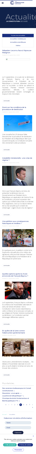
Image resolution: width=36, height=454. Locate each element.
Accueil (4, 414)
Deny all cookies (26, 445)
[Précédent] (9, 404)
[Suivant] (32, 404)
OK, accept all (10, 445)
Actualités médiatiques (18, 39)
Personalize (18, 449)
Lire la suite (7, 100)
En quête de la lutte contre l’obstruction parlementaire (13, 332)
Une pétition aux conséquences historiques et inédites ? (15, 222)
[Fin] (32, 407)
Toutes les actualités (18, 35)
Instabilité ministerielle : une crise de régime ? (17, 159)
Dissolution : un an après (11, 393)
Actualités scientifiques (18, 42)
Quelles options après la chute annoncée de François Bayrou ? (15, 275)
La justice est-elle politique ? (12, 396)
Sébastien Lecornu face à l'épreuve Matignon (16, 52)
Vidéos (18, 45)
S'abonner (18, 433)
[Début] (6, 404)
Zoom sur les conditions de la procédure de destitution (14, 108)
